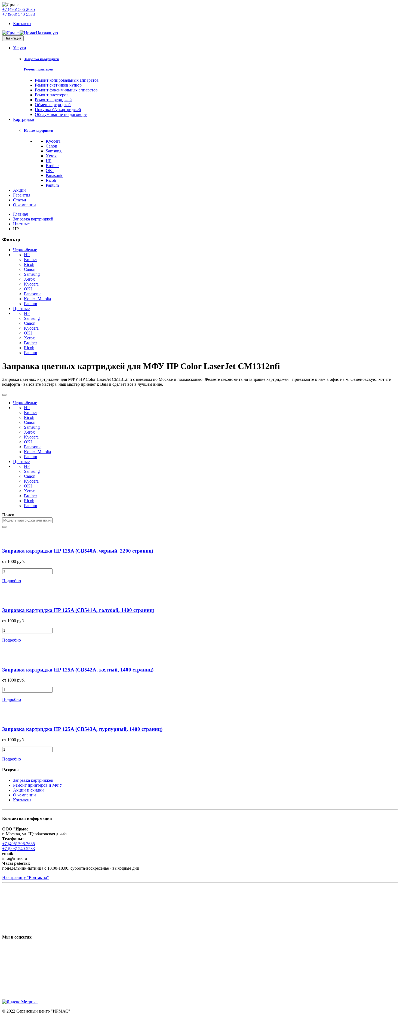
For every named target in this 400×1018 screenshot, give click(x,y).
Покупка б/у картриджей (58, 109)
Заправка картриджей (41, 59)
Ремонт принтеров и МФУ (37, 785)
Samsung (53, 151)
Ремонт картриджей (53, 99)
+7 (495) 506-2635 (18, 9)
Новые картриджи (38, 130)
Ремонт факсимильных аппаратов (66, 90)
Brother (52, 165)
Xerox (51, 156)
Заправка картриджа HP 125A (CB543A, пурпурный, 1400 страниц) (82, 729)
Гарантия (21, 195)
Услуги (19, 47)
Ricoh (51, 180)
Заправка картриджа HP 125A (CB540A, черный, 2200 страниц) (77, 551)
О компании (24, 205)
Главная (20, 214)
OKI (50, 170)
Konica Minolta (37, 298)
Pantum (52, 185)
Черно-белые (25, 249)
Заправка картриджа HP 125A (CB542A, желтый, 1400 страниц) (77, 670)
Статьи (19, 200)
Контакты (22, 23)
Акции (19, 190)
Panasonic (54, 175)
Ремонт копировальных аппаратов (67, 80)
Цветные (21, 224)
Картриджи (23, 119)
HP (48, 160)
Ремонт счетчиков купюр (58, 85)
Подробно (11, 580)
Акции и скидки (28, 790)
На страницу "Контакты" (25, 877)
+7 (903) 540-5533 (18, 14)
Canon (51, 146)
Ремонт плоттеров (52, 95)
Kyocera (53, 141)
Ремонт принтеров (38, 69)
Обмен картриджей (53, 104)
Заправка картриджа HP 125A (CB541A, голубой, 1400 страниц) (78, 610)
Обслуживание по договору (61, 114)
